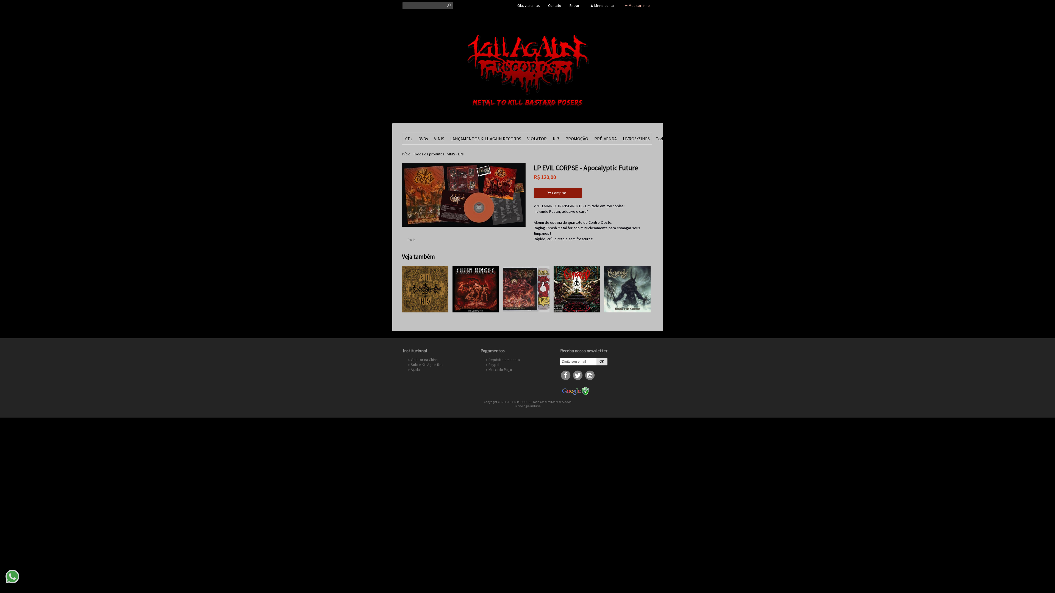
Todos (661, 138)
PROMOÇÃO (576, 138)
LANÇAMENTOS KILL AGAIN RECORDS (485, 138)
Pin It (411, 240)
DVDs (423, 138)
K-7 (556, 138)
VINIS (439, 138)
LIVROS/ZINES (636, 138)
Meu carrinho (639, 5)
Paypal (493, 364)
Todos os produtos (429, 154)
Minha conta (604, 5)
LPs (461, 154)
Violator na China (424, 359)
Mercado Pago (500, 369)
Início (406, 154)
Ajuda (415, 369)
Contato (554, 5)
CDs (408, 138)
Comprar (558, 192)
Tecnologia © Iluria (527, 406)
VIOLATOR (537, 138)
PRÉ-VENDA (605, 138)
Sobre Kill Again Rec (427, 364)
